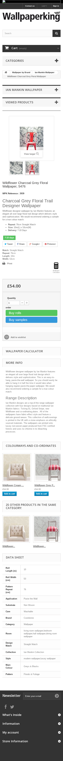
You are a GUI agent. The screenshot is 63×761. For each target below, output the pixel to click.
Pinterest (51, 244)
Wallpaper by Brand (21, 72)
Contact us (30, 6)
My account (10, 732)
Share (21, 244)
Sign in (56, 6)
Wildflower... (8, 546)
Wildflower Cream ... (13, 485)
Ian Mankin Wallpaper (44, 72)
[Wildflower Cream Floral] (16, 529)
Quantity (11, 298)
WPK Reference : (10, 193)
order (9, 307)
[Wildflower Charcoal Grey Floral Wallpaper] (16, 168)
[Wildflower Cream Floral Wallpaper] (16, 467)
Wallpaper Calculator (24, 351)
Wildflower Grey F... (44, 485)
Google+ (35, 244)
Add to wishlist (18, 337)
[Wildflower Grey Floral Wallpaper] (47, 529)
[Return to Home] (6, 73)
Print (9, 263)
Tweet (9, 244)
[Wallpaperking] (31, 17)
